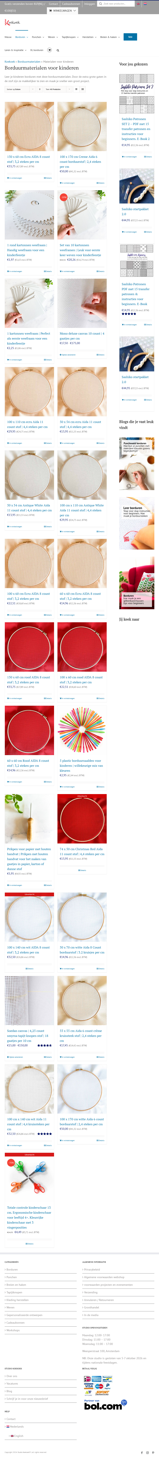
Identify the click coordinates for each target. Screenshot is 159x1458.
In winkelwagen (15, 178)
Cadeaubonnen (16, 1322)
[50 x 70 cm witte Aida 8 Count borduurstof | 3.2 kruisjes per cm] (82, 917)
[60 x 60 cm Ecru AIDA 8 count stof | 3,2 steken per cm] (82, 563)
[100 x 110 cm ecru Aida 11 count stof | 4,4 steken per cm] (29, 391)
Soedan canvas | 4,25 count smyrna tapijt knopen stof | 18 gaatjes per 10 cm (27, 1036)
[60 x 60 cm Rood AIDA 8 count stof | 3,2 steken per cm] (29, 730)
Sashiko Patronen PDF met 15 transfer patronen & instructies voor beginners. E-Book (136, 294)
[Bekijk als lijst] (83, 89)
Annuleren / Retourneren (99, 1300)
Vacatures (12, 1383)
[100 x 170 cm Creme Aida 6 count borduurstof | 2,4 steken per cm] (82, 126)
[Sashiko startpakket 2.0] (136, 186)
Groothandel (91, 1307)
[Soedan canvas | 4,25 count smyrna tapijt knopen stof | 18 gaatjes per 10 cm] (29, 1000)
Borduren (12, 1269)
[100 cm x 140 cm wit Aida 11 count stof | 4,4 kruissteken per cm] (29, 1089)
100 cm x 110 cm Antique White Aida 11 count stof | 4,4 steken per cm (82, 510)
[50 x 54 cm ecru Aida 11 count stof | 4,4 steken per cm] (82, 391)
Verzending (91, 1292)
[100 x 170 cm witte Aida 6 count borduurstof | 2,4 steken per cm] (82, 1089)
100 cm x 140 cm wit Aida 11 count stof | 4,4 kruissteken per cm (28, 1124)
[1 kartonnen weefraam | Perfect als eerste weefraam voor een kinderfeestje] (29, 303)
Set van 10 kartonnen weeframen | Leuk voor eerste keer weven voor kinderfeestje (80, 250)
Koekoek (10, 61)
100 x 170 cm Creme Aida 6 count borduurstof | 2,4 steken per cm (80, 162)
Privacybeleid (92, 1269)
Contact (11, 1419)
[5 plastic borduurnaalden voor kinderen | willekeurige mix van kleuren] (82, 730)
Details (49, 178)
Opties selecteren (69, 355)
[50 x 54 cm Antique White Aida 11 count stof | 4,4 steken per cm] (29, 475)
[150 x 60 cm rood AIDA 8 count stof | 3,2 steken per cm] (29, 647)
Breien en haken (16, 1285)
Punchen (12, 1277)
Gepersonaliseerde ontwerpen (24, 1315)
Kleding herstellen (18, 1300)
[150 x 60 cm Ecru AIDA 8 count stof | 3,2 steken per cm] (29, 126)
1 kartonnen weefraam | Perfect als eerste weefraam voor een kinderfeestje (28, 338)
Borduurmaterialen (29, 61)
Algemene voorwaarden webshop (104, 1277)
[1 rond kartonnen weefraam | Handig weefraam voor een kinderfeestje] (29, 215)
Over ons (12, 1376)
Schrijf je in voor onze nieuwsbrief (27, 1399)
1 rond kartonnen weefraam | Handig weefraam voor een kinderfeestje (27, 250)
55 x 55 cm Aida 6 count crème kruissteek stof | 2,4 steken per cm (81, 1036)
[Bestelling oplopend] (40, 89)
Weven (10, 1307)
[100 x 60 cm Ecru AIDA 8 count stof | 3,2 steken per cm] (29, 563)
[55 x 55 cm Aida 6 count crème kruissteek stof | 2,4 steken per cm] (82, 1000)
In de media (91, 1315)
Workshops (13, 1330)
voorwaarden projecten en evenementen (108, 1285)
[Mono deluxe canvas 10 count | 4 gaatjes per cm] (82, 303)
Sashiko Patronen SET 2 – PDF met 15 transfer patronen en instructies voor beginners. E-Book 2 (136, 129)
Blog (9, 1391)
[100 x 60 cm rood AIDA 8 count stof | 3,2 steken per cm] (82, 647)
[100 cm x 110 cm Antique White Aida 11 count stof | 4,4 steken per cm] (82, 475)
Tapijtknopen (14, 1292)
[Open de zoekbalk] (57, 49)
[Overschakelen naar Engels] (138, 3)
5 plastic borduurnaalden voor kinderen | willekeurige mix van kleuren (81, 766)
